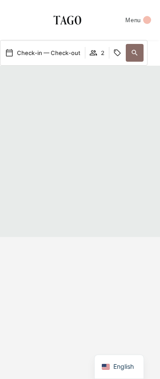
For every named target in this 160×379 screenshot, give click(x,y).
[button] (135, 53)
